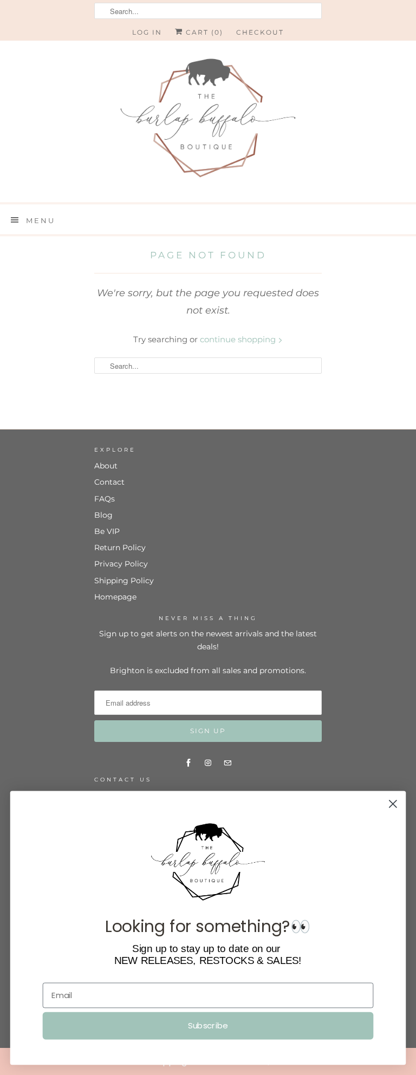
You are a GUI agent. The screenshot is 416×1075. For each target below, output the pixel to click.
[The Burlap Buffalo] (208, 121)
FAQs (104, 499)
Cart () (203, 32)
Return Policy (120, 547)
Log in (147, 32)
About (106, 466)
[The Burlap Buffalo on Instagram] (208, 763)
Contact (109, 482)
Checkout (260, 32)
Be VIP (107, 531)
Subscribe (207, 1026)
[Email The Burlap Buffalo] (227, 763)
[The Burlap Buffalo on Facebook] (188, 763)
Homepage (115, 597)
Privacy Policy (121, 564)
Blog (103, 515)
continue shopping (239, 339)
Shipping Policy (124, 580)
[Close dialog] (393, 804)
